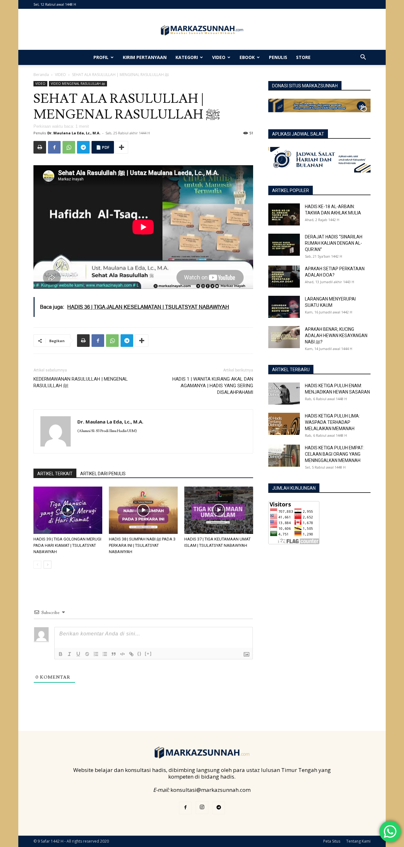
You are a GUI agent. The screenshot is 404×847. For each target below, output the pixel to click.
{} (139, 653)
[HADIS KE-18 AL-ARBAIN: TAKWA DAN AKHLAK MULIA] (284, 214)
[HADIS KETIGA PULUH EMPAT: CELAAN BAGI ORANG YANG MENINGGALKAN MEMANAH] (284, 456)
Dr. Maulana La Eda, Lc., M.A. (73, 133)
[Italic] (69, 654)
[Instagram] (202, 807)
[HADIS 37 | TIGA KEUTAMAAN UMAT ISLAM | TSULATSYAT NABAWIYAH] (218, 510)
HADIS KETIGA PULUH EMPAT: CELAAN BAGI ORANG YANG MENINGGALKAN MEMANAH (334, 454)
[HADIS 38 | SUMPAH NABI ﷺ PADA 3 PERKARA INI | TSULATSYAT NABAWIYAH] (143, 510)
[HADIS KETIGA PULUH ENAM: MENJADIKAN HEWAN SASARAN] (284, 394)
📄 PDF (103, 147)
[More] (121, 147)
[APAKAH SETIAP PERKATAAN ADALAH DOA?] (284, 277)
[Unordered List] (104, 654)
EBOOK (247, 57)
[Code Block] (122, 654)
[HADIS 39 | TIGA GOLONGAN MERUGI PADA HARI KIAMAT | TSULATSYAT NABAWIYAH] (67, 510)
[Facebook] (54, 147)
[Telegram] (83, 147)
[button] (363, 57)
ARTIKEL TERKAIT (55, 473)
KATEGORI (186, 57)
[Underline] (78, 654)
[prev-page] (37, 565)
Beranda (41, 74)
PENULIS (278, 57)
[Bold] (60, 654)
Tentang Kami (358, 841)
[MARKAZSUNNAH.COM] (202, 30)
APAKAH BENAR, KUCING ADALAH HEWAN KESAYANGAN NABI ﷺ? (336, 335)
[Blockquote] (113, 654)
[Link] (131, 654)
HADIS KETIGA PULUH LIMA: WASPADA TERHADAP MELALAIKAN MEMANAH (332, 422)
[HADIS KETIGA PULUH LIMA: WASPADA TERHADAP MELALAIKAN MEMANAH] (284, 424)
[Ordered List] (96, 654)
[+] (148, 653)
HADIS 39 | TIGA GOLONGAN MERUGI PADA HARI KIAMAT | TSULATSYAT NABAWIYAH (67, 545)
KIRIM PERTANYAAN (145, 57)
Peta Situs (331, 841)
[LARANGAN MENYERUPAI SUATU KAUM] (284, 307)
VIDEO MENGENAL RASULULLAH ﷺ (78, 83)
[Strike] (87, 654)
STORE (303, 57)
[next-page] (47, 565)
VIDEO (218, 57)
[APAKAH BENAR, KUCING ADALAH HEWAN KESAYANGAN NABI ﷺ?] (284, 337)
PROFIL (101, 57)
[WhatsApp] (68, 147)
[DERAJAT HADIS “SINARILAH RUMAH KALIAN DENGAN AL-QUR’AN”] (284, 245)
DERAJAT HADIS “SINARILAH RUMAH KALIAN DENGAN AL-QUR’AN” (333, 243)
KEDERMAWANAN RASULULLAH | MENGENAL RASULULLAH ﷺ (80, 382)
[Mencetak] (39, 147)
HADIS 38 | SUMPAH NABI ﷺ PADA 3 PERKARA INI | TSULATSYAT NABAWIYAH (142, 545)
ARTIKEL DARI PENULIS (103, 473)
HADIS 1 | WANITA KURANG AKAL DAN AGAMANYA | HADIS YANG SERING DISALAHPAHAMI (212, 385)
